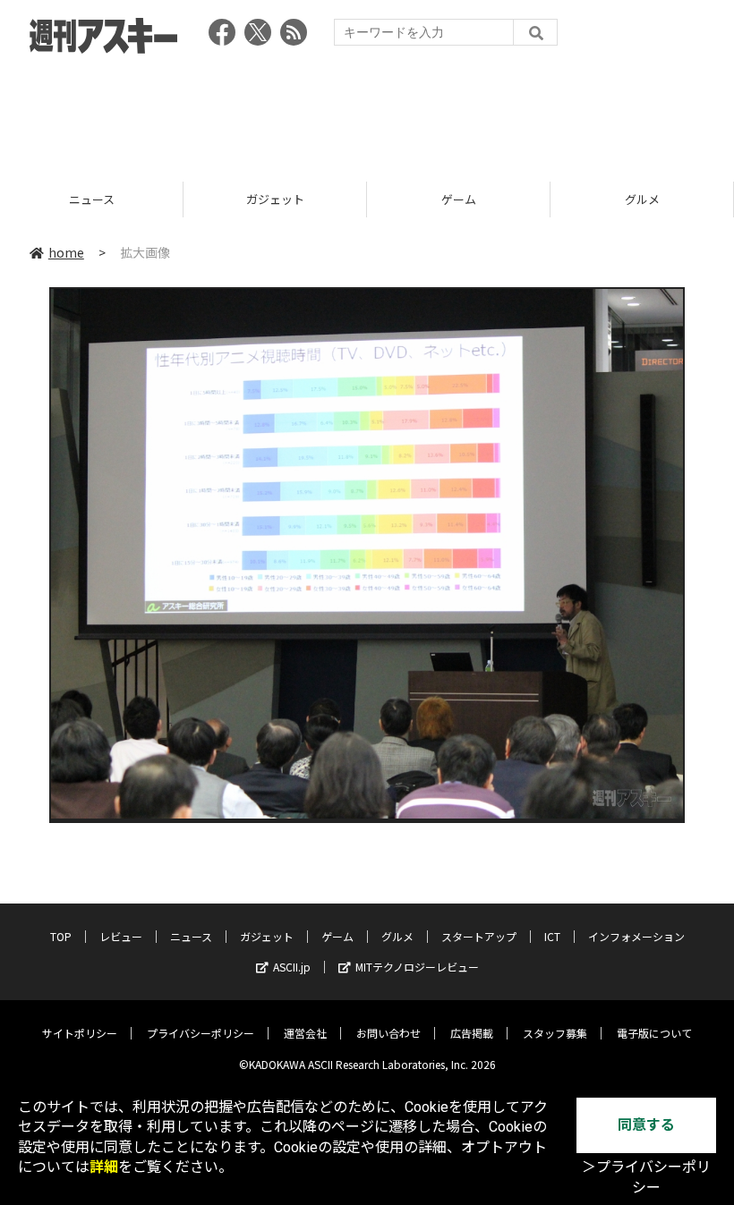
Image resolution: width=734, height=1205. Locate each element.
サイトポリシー (79, 1032)
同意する (646, 1124)
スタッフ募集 (555, 1032)
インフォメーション (636, 936)
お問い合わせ (388, 1032)
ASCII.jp (292, 966)
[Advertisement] (367, 112)
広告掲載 (471, 1032)
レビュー (120, 936)
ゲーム (275, 199)
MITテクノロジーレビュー (417, 966)
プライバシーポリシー (200, 1032)
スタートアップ (642, 199)
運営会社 (305, 1032)
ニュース (191, 936)
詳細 (104, 1166)
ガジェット (92, 199)
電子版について (654, 1032)
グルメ (458, 199)
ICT (552, 936)
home (66, 252)
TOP (61, 936)
